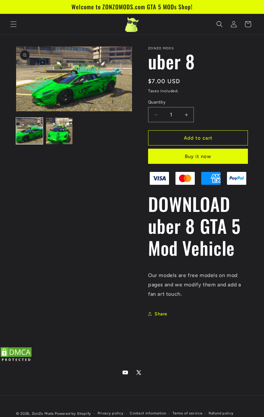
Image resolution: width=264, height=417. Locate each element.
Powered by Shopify (73, 414)
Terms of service (187, 413)
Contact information (148, 413)
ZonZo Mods (43, 414)
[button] (13, 24)
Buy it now (198, 156)
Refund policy (221, 413)
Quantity (156, 102)
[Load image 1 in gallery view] (29, 131)
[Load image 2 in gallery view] (59, 131)
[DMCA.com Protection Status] (16, 361)
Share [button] (161, 314)
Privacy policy (111, 413)
